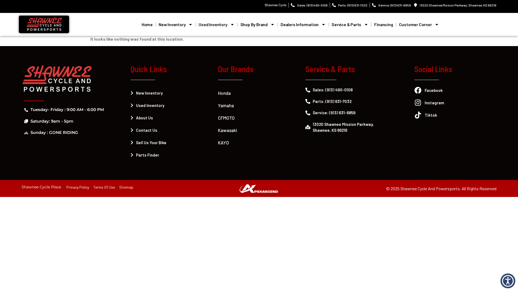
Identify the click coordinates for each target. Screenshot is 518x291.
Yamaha (226, 105)
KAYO (223, 142)
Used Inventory (213, 24)
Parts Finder (147, 155)
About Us (144, 117)
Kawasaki (227, 130)
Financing (383, 24)
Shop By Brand (254, 24)
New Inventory (172, 24)
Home (147, 24)
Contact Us (146, 130)
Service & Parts (346, 24)
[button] (507, 280)
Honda (224, 93)
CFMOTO (226, 117)
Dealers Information (300, 24)
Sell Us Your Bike (151, 142)
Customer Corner (415, 24)
